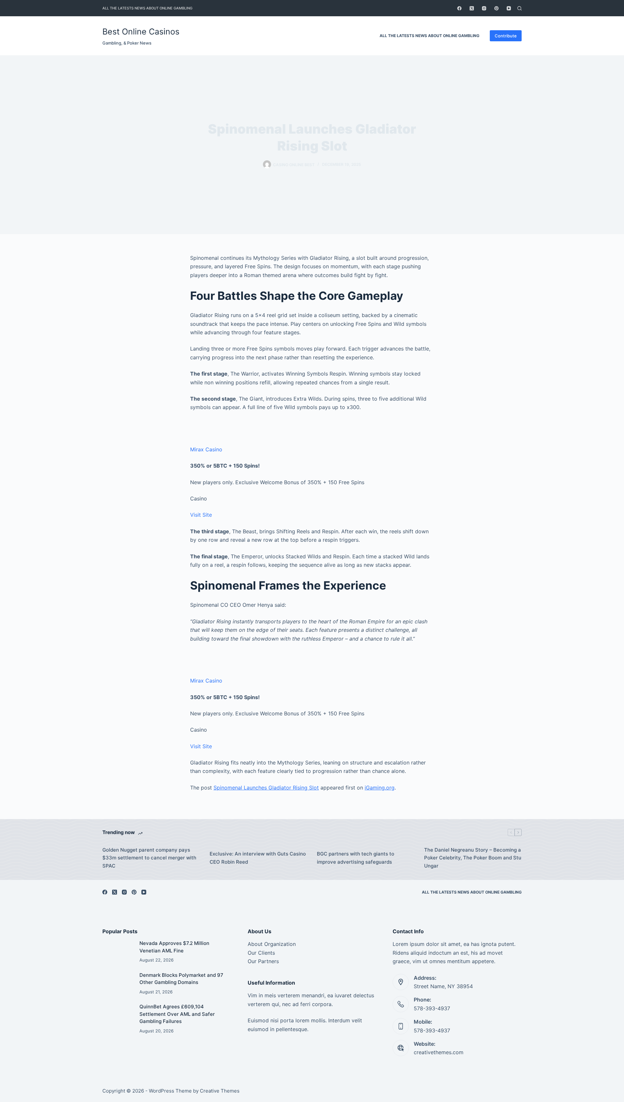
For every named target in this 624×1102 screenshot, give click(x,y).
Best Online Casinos (140, 31)
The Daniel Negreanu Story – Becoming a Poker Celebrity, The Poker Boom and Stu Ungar (472, 858)
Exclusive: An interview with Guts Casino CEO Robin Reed (258, 858)
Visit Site (201, 514)
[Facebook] (459, 8)
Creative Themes (220, 1091)
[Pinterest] (496, 8)
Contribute (506, 35)
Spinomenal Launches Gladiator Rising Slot (266, 787)
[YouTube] (509, 8)
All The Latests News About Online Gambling (147, 8)
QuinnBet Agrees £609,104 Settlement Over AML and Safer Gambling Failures (177, 1013)
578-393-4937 (432, 1008)
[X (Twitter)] (472, 8)
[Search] (519, 8)
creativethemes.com (438, 1052)
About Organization (272, 944)
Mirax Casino (206, 449)
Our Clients (261, 952)
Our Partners (263, 961)
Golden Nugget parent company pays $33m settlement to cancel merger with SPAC (149, 858)
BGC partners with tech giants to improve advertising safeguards (355, 858)
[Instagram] (484, 8)
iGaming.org (380, 787)
